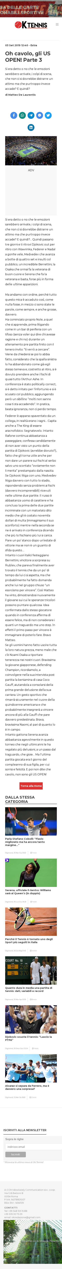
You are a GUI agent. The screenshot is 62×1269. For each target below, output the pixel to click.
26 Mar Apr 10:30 (20, 999)
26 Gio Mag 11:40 (20, 951)
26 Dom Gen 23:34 (21, 1048)
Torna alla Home (31, 785)
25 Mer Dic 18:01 (19, 1097)
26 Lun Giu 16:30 (20, 902)
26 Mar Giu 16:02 (20, 853)
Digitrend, (9, 853)
